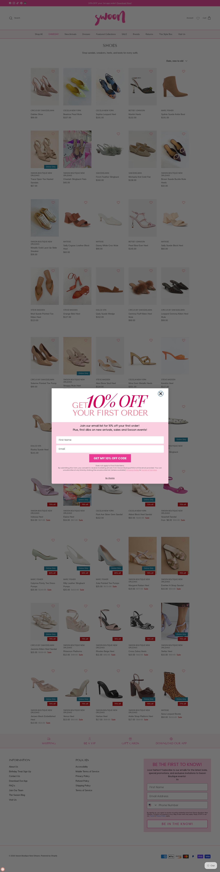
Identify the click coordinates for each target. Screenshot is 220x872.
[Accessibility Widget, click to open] (3, 869)
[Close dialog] (160, 393)
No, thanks (110, 478)
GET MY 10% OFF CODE (110, 458)
